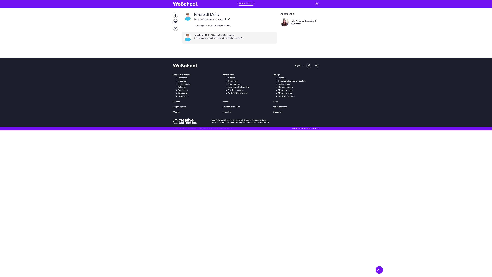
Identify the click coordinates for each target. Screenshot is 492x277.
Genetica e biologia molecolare (292, 81)
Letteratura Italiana (181, 75)
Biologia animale (285, 90)
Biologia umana (285, 93)
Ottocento (182, 93)
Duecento (182, 78)
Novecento (183, 96)
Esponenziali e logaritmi (238, 87)
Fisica (275, 102)
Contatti (175, 128)
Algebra (231, 78)
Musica (176, 112)
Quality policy (192, 128)
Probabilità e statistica (238, 93)
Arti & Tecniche (280, 107)
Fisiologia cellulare (286, 96)
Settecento (183, 90)
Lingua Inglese (179, 107)
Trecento (182, 81)
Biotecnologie (284, 84)
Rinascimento (184, 84)
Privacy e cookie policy (205, 128)
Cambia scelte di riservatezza (223, 128)
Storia (225, 102)
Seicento (182, 87)
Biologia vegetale (285, 87)
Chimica (176, 102)
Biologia (276, 75)
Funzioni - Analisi (235, 90)
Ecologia (282, 78)
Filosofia (227, 112)
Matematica (228, 75)
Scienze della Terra (231, 107)
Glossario (277, 112)
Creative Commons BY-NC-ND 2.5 (255, 122)
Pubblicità (183, 128)
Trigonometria (234, 84)
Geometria (233, 81)
